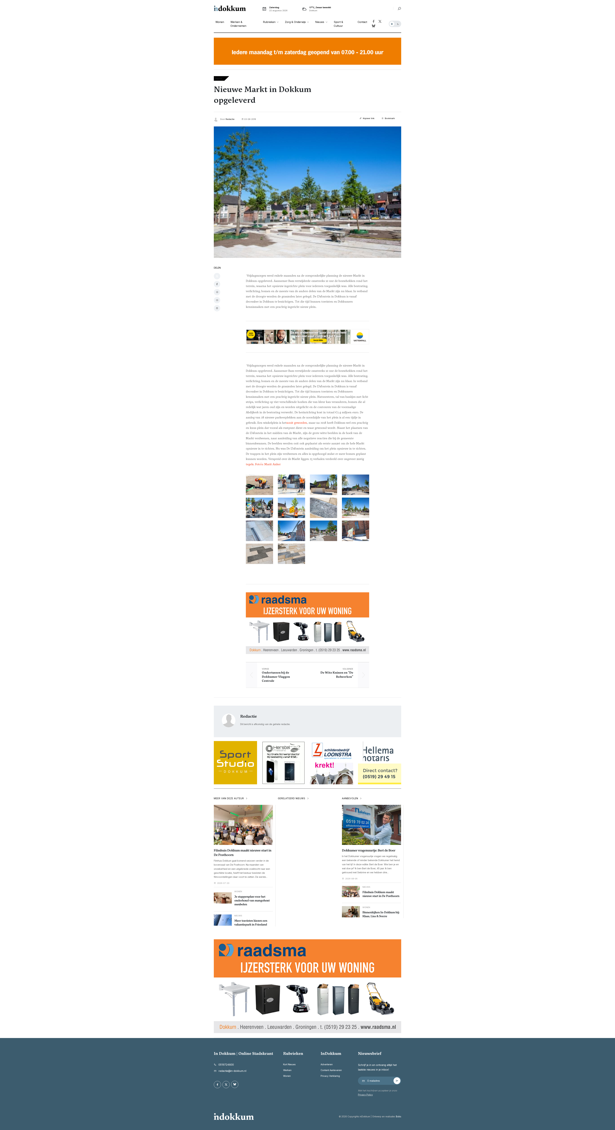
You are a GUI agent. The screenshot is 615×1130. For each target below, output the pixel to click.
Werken (287, 1070)
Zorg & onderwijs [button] (296, 22)
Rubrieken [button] (269, 22)
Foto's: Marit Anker (268, 464)
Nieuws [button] (320, 22)
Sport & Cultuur (338, 23)
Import (218, 78)
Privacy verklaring (330, 1076)
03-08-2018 (250, 119)
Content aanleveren (331, 1070)
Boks (398, 1116)
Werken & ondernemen (238, 23)
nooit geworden (296, 423)
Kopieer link (368, 118)
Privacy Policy (365, 1094)
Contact (362, 22)
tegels (250, 464)
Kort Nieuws (289, 1064)
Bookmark (389, 118)
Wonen (219, 22)
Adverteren (327, 1064)
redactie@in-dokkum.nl (232, 1070)
